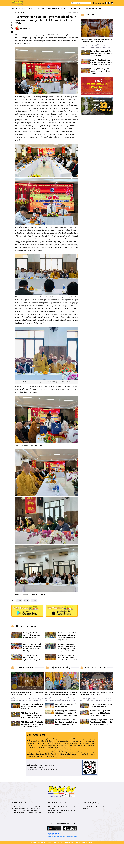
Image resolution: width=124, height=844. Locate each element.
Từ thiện (63, 8)
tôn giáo (19, 600)
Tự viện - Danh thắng (74, 8)
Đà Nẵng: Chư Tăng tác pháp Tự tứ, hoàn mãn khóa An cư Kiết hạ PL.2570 (67, 658)
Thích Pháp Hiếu (25, 28)
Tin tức (36, 8)
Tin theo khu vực (99, 3)
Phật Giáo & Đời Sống (60, 667)
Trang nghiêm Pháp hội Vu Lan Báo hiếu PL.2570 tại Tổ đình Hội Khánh (101, 71)
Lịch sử (85, 8)
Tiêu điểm (90, 15)
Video (42, 8)
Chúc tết (26, 600)
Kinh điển (98, 8)
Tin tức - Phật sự (20, 13)
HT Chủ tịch (22, 8)
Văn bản (48, 8)
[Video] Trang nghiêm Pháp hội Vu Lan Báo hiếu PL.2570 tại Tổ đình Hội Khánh (101, 53)
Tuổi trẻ (91, 8)
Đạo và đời (55, 8)
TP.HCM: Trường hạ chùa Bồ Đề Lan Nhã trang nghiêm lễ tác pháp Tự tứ (32, 658)
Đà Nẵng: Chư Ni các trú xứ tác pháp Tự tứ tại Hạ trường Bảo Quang (31, 635)
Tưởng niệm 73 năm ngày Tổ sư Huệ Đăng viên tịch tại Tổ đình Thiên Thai (32, 706)
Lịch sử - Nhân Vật (24, 667)
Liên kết (30, 8)
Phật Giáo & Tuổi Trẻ (95, 667)
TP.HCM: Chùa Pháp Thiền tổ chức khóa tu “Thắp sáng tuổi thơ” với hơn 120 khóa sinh (100, 713)
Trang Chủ (14, 8)
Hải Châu (34, 600)
